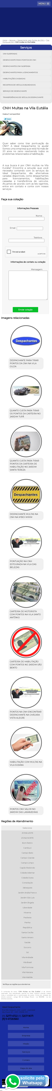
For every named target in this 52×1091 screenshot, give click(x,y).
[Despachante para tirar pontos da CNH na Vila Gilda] (26, 340)
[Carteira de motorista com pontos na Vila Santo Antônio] (26, 591)
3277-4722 (12, 1015)
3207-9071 (27, 1015)
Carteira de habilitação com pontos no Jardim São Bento (26, 664)
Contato (26, 1060)
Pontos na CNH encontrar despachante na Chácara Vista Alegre (25, 715)
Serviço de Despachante (15, 91)
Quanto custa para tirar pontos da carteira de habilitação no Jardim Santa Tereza (24, 465)
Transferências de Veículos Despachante (23, 97)
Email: (13, 228)
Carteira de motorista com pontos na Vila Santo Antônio (25, 614)
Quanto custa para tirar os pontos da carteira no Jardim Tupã (25, 413)
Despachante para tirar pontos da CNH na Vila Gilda (24, 363)
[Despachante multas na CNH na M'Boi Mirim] (26, 493)
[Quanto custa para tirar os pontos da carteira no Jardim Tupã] (26, 390)
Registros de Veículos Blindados (19, 85)
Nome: (39, 216)
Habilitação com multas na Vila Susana (26, 763)
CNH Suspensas (10, 54)
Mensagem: (37, 269)
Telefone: (38, 237)
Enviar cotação (25, 309)
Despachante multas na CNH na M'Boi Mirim (24, 515)
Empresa (26, 1035)
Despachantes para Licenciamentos (20, 72)
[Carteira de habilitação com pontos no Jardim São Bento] (26, 641)
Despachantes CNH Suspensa (16, 66)
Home (26, 1027)
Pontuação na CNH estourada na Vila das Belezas (23, 564)
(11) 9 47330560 (10, 1018)
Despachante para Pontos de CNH (19, 60)
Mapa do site (26, 1068)
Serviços (26, 47)
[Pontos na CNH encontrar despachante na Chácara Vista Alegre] (26, 691)
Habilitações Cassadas (14, 79)
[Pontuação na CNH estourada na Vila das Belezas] (26, 541)
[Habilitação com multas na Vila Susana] (26, 741)
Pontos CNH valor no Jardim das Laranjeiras (24, 810)
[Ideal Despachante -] (26, 15)
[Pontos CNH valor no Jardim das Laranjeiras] (26, 789)
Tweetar (8, 119)
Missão (26, 1044)
